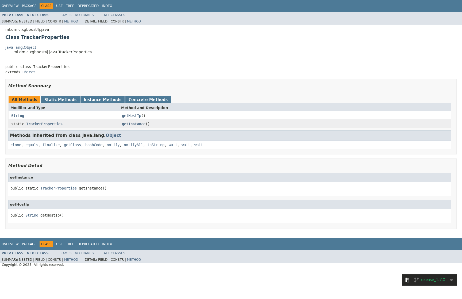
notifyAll (133, 145)
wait (173, 145)
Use (59, 6)
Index (107, 6)
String (17, 115)
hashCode (93, 145)
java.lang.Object (20, 47)
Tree (70, 6)
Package (29, 6)
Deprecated (88, 6)
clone (15, 145)
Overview (10, 6)
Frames (65, 15)
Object (28, 72)
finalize (51, 145)
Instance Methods (102, 99)
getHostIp (131, 115)
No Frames (84, 15)
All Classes (114, 15)
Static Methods (60, 99)
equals (31, 145)
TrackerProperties (44, 124)
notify (113, 145)
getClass (72, 145)
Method (71, 21)
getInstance (133, 124)
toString (155, 145)
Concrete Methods (148, 99)
